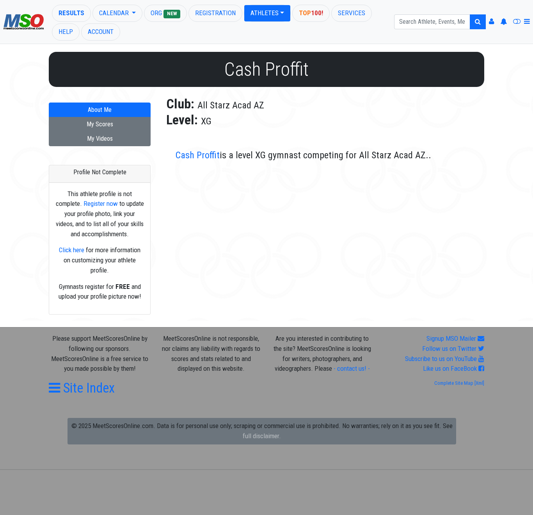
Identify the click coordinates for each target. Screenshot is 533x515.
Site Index (87, 388)
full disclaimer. (262, 436)
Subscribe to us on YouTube (441, 359)
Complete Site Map (453, 383)
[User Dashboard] (491, 22)
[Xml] (478, 383)
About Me (100, 109)
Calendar (114, 13)
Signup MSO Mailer (452, 338)
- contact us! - (352, 368)
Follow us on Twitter (450, 348)
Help (66, 31)
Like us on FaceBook (450, 368)
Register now (101, 203)
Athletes (265, 13)
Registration (215, 13)
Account (101, 31)
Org (164, 13)
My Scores (100, 124)
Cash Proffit (198, 155)
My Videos (100, 138)
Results (71, 13)
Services (351, 13)
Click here (71, 250)
